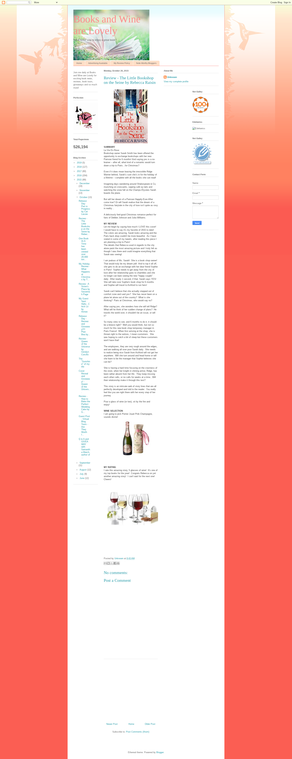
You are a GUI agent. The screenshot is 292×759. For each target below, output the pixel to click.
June (82, 478)
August (83, 469)
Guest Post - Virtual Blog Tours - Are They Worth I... (84, 425)
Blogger (160, 752)
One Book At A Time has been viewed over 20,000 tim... (84, 249)
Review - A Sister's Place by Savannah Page (84, 289)
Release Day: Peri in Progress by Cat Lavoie (84, 207)
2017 (79, 171)
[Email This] (105, 563)
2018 (79, 167)
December (85, 183)
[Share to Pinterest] (118, 563)
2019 (79, 162)
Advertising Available (97, 63)
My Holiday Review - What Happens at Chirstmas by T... (84, 272)
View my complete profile (176, 81)
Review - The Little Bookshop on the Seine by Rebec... (84, 226)
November (85, 190)
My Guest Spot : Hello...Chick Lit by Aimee (84, 305)
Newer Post (112, 724)
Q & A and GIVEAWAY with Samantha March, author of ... (84, 448)
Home (79, 63)
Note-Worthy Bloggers (146, 63)
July (82, 474)
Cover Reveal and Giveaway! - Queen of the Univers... (84, 381)
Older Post (150, 724)
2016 (79, 175)
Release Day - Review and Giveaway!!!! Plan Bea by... (84, 325)
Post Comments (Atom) (137, 732)
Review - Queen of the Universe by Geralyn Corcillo (84, 346)
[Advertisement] (131, 689)
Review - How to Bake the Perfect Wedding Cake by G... (84, 404)
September (85, 463)
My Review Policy (122, 63)
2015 (79, 179)
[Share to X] (111, 563)
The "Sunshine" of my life (84, 362)
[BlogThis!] (108, 563)
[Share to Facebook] (115, 563)
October (84, 197)
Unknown (172, 77)
